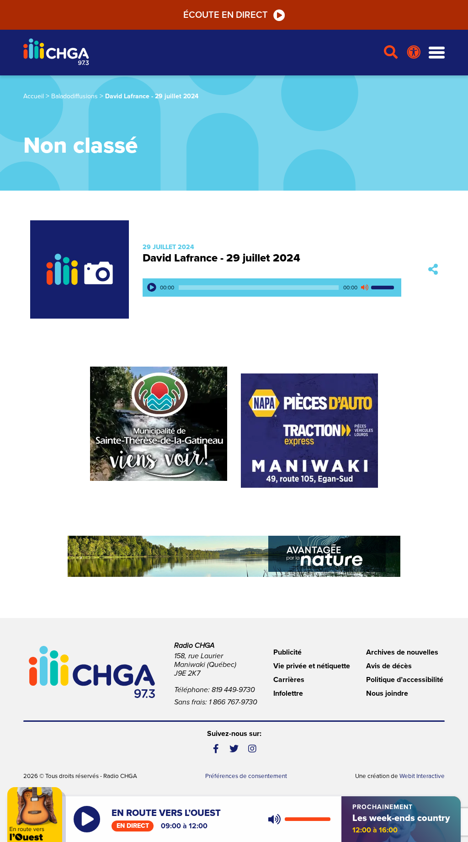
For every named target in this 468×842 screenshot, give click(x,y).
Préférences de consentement (246, 776)
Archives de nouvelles (402, 652)
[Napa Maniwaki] (309, 430)
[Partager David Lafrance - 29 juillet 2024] (433, 269)
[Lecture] (151, 287)
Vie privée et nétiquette (311, 666)
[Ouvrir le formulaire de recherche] (391, 52)
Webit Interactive (422, 776)
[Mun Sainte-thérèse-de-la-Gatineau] (158, 424)
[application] (272, 287)
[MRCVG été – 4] (234, 556)
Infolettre (288, 693)
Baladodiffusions (74, 96)
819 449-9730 (233, 689)
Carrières (288, 679)
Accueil (33, 96)
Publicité (287, 652)
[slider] (384, 287)
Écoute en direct (225, 15)
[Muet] (364, 287)
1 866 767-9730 (233, 702)
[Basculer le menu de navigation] (437, 52)
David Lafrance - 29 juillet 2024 (221, 258)
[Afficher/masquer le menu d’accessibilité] (414, 52)
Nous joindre (387, 693)
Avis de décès (389, 666)
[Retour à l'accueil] (199, 52)
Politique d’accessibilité (404, 679)
